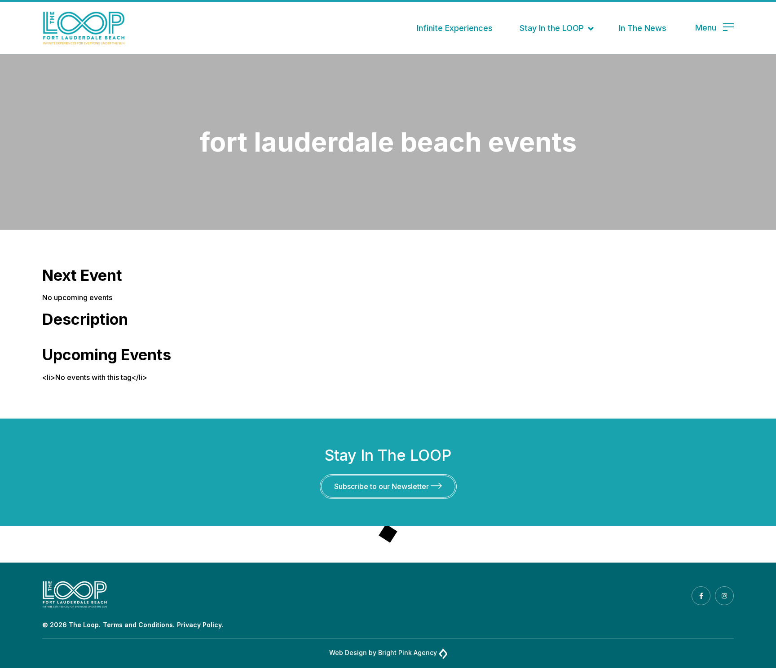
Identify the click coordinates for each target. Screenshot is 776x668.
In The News (642, 28)
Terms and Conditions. (139, 625)
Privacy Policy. (200, 625)
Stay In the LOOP (552, 28)
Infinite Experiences (455, 28)
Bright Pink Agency (407, 652)
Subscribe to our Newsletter (382, 486)
